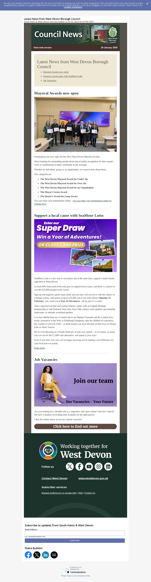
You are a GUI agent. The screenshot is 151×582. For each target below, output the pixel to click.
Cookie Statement (73, 7)
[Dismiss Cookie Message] (147, 3)
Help (80, 493)
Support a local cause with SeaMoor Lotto (62, 76)
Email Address (31, 530)
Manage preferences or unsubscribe (59, 493)
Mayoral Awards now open (56, 72)
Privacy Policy (66, 576)
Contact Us (89, 493)
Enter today (39, 348)
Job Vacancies (49, 80)
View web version (42, 47)
